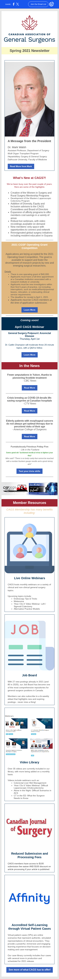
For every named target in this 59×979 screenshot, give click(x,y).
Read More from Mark (21, 166)
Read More (29, 388)
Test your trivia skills (29, 471)
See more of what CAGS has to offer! (30, 969)
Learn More (29, 310)
